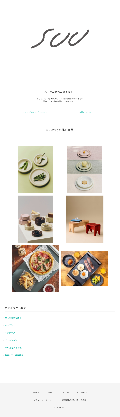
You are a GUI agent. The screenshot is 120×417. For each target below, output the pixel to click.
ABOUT (51, 393)
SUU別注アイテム (13, 348)
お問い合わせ (85, 112)
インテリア (10, 333)
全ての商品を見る (13, 318)
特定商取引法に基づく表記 (74, 400)
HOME (36, 393)
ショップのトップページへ (34, 112)
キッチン (9, 325)
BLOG (66, 393)
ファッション (11, 340)
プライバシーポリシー (43, 400)
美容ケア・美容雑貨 (14, 355)
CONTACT (82, 393)
